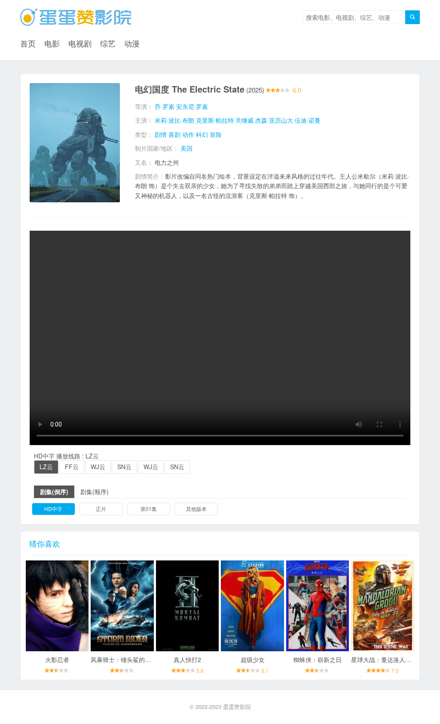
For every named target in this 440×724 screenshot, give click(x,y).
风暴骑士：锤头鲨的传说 (124, 659)
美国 (186, 148)
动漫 (132, 43)
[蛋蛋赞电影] (75, 17)
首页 (28, 43)
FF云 (72, 466)
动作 (188, 134)
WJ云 (98, 466)
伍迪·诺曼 (308, 120)
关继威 (244, 120)
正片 (101, 508)
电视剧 (80, 43)
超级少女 (253, 659)
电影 (52, 43)
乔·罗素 (164, 106)
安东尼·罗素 (192, 106)
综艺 (108, 43)
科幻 (202, 134)
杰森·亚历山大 (274, 120)
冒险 (216, 134)
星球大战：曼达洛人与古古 (387, 659)
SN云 (124, 466)
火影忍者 (57, 659)
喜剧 (174, 134)
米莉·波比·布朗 (174, 120)
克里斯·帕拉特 (215, 120)
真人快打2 (187, 659)
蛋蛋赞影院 (237, 706)
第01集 (149, 508)
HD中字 (53, 508)
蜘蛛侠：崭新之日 (317, 659)
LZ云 (46, 466)
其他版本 (196, 508)
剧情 (161, 134)
